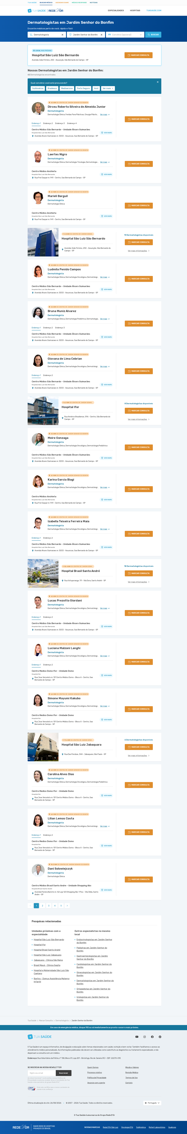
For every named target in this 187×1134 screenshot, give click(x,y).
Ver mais (107, 88)
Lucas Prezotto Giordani (65, 600)
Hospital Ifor (36, 674)
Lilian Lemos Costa (61, 818)
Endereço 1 (36, 123)
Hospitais (135, 10)
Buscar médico (46, 2)
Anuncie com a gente (96, 1083)
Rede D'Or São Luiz (110, 1127)
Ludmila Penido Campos (64, 269)
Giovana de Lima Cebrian (65, 358)
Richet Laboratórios (157, 1127)
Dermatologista (62, 1021)
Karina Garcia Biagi (61, 479)
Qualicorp (172, 1127)
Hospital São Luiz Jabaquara (47, 955)
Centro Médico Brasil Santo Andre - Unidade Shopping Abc (61, 885)
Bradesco (52, 88)
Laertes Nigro (57, 154)
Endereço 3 (60, 123)
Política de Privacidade (96, 1078)
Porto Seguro (83, 88)
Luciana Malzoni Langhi (64, 648)
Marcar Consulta (46, 1021)
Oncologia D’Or (127, 1127)
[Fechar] (157, 82)
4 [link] (55, 906)
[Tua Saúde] (40, 1036)
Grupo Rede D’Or (107, 1115)
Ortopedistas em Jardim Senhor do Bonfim (93, 990)
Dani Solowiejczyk (60, 868)
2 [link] (42, 906)
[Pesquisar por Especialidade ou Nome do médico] (62, 34)
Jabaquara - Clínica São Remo (48, 960)
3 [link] (48, 906)
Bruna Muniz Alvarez (62, 311)
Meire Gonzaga (58, 438)
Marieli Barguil (58, 196)
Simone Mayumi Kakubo (64, 698)
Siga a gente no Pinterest (160, 1037)
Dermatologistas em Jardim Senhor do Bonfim (95, 982)
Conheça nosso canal (137, 1037)
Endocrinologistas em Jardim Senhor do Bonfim (94, 941)
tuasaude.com (153, 10)
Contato (129, 1083)
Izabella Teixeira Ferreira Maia (68, 521)
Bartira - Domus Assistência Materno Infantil (51, 980)
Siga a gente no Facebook (152, 1037)
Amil (96, 88)
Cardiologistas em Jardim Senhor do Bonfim (94, 966)
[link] (67, 905)
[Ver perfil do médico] (38, 108)
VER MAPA (108, 133)
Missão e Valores (132, 1067)
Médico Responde (79, 2)
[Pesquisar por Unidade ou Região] (101, 34)
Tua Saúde (32, 2)
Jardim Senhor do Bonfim (81, 1021)
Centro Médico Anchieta (44, 171)
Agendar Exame (62, 2)
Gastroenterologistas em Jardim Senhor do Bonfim (92, 957)
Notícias (93, 2)
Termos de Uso (131, 1078)
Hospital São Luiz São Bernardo (55, 55)
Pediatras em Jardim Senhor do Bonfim (92, 949)
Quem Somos (92, 1067)
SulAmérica (37, 88)
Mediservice (67, 88)
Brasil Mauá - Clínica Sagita (47, 965)
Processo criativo (94, 1072)
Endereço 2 (48, 123)
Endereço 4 (72, 123)
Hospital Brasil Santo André (42, 889)
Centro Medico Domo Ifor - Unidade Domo (53, 671)
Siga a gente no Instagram (144, 1037)
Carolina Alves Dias (61, 774)
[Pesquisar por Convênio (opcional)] (140, 34)
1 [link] (36, 906)
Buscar (155, 35)
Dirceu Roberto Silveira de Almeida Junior (77, 106)
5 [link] (61, 906)
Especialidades (116, 10)
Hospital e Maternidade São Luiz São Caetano (51, 972)
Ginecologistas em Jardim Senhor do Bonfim (94, 974)
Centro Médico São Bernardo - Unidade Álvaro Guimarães (61, 129)
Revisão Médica (131, 1072)
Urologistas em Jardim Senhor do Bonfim (93, 998)
